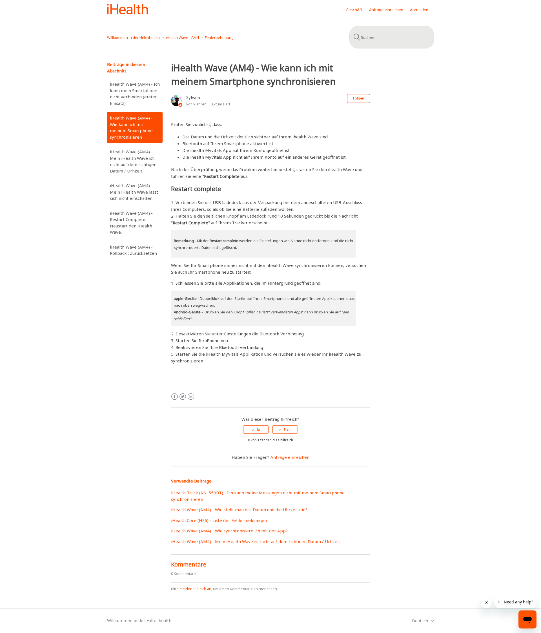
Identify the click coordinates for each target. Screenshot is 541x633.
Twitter (182, 396)
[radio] (256, 429)
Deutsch (420, 620)
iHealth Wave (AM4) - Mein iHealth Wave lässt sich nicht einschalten (134, 192)
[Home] (127, 13)
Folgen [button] (358, 98)
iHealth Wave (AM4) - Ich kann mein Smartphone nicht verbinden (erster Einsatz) (135, 93)
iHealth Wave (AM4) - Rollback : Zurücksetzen (133, 250)
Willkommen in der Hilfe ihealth (133, 37)
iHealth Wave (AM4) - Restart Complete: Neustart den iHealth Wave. (131, 222)
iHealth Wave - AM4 (182, 37)
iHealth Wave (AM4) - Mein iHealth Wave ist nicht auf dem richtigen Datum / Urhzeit (133, 161)
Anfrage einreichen (386, 9)
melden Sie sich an (195, 588)
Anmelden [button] (419, 9)
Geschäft (354, 9)
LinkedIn (190, 396)
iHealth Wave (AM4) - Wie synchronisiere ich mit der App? (229, 531)
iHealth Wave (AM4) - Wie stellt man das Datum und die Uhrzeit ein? (239, 509)
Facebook (174, 396)
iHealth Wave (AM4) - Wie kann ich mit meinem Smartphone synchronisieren (131, 127)
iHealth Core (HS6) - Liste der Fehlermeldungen (219, 520)
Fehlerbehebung (219, 37)
